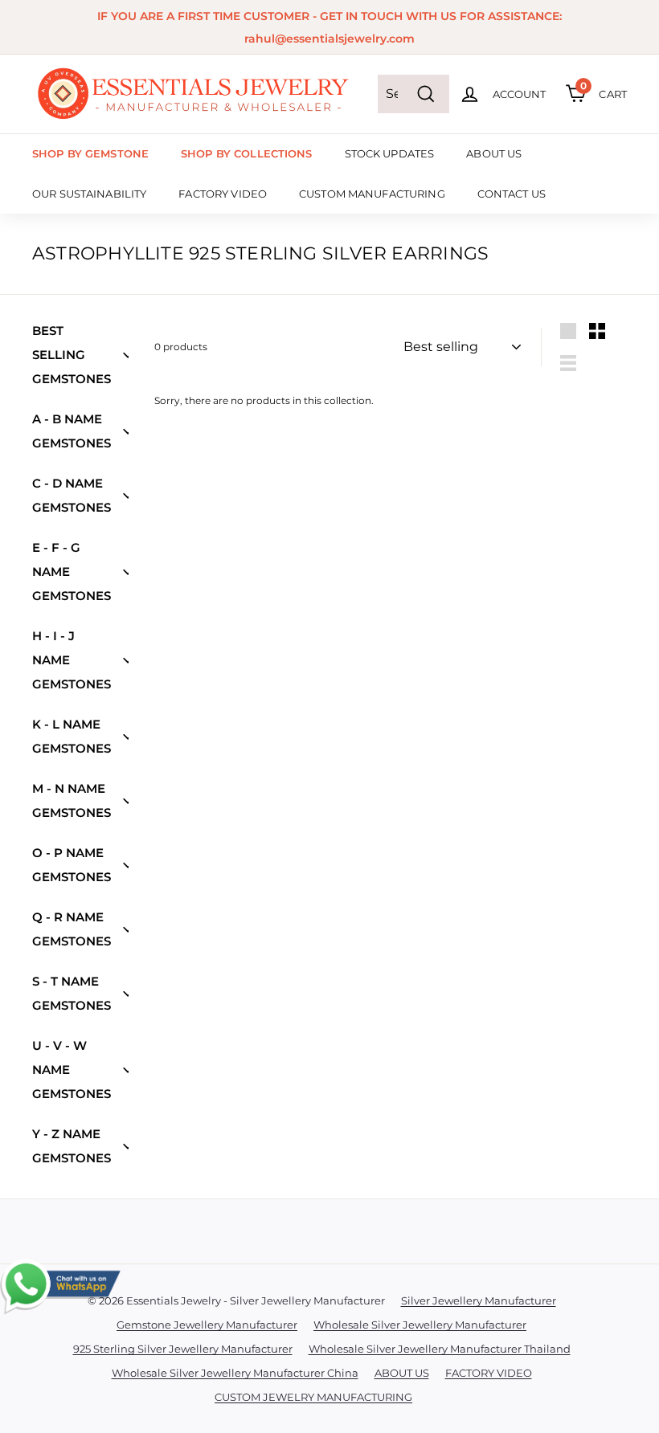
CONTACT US (511, 193)
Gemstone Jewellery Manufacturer (207, 1324)
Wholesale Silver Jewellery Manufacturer (419, 1324)
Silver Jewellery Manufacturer (478, 1300)
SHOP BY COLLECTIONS (246, 153)
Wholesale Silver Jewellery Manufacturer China (235, 1372)
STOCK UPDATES (390, 153)
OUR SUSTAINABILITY (89, 193)
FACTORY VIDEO (222, 193)
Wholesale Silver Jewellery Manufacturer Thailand (440, 1348)
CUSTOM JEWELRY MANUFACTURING (313, 1396)
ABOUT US (494, 153)
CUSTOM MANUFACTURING (372, 193)
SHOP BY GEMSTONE (90, 153)
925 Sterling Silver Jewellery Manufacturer (183, 1348)
